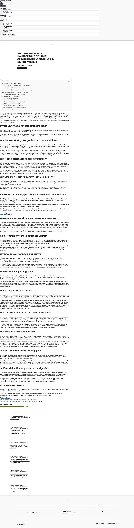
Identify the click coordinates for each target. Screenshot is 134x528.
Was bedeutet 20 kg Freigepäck (12, 103)
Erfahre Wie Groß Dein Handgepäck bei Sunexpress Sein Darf (19, 399)
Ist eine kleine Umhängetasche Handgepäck (15, 107)
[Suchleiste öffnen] (1, 2)
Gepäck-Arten (7, 9)
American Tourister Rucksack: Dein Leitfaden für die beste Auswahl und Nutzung (19, 475)
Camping (5, 27)
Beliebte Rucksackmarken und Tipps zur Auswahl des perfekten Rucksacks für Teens (20, 461)
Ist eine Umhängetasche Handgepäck (13, 105)
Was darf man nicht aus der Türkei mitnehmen (16, 101)
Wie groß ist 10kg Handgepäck (11, 98)
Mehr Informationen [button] (6, 214)
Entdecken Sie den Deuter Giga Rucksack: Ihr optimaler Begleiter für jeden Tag (20, 418)
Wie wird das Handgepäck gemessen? (12, 87)
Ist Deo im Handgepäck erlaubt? (11, 96)
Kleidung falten (7, 12)
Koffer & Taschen (8, 30)
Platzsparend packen (9, 14)
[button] (68, 81)
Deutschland (7, 16)
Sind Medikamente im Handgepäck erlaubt (14, 94)
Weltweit (5, 19)
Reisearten (3, 20)
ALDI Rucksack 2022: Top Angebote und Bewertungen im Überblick (19, 446)
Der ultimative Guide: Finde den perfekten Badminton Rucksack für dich (19, 490)
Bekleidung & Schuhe (9, 35)
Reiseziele (3, 15)
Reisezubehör (7, 33)
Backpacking (6, 24)
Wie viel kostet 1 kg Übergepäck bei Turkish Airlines (17, 85)
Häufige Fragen (4, 37)
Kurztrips (6, 22)
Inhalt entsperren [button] (5, 213)
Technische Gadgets (9, 34)
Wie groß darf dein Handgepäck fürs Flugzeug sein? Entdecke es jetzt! (21, 401)
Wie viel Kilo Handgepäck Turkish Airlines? (13, 89)
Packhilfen (6, 31)
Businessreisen (7, 23)
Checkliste (6, 11)
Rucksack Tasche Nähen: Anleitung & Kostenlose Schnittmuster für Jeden (17, 432)
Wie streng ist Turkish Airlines (11, 100)
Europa (5, 18)
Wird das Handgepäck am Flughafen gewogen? (15, 92)
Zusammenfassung (7, 109)
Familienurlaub (7, 26)
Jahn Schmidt (21, 65)
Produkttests (4, 28)
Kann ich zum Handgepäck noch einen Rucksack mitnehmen (19, 90)
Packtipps (3, 8)
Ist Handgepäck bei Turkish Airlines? (11, 83)
